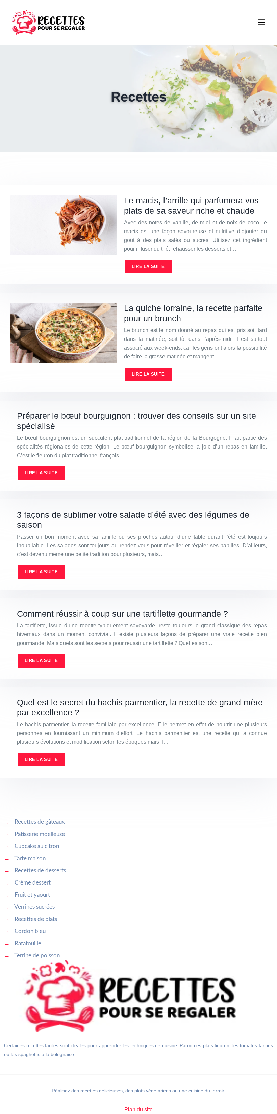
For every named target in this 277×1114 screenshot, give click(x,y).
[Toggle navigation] (261, 22)
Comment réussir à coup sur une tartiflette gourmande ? (122, 613)
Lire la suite (148, 266)
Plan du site (138, 1109)
